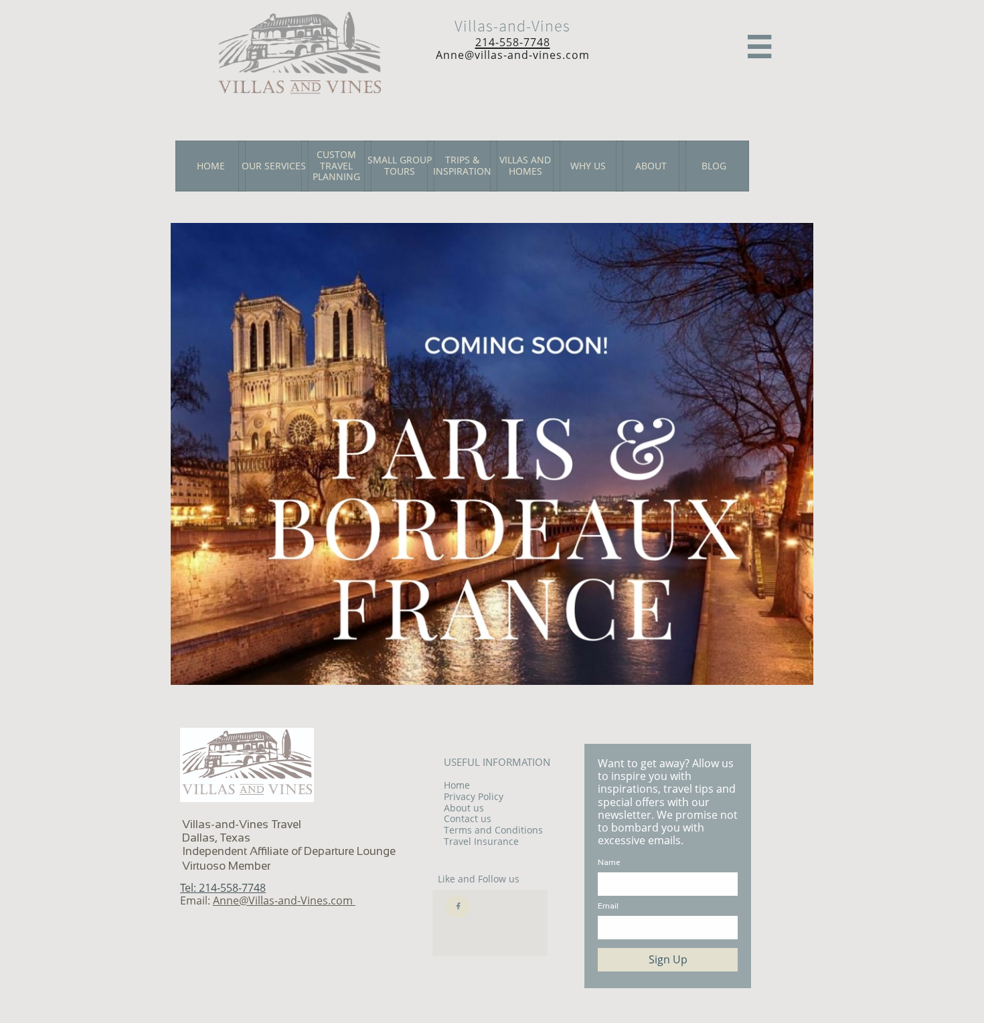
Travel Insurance (481, 841)
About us (464, 807)
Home (457, 785)
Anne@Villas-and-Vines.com (284, 900)
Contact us (467, 818)
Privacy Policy (473, 796)
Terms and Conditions (493, 829)
